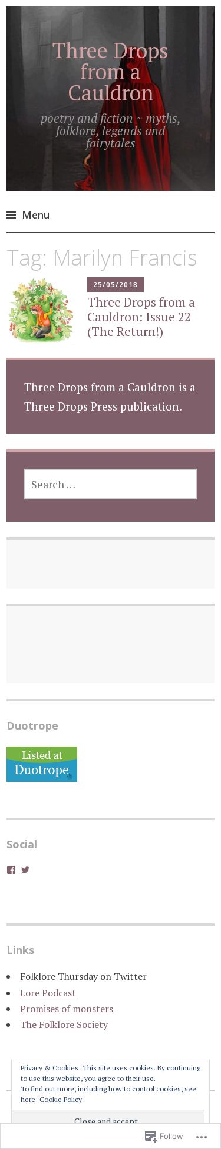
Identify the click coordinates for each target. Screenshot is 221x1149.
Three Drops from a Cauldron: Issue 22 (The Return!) (141, 317)
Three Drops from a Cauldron (110, 71)
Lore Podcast (48, 992)
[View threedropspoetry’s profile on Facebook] (11, 870)
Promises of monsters (66, 1008)
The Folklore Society (64, 1024)
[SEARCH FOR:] (110, 484)
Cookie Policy (60, 1099)
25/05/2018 (115, 285)
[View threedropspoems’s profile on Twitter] (25, 870)
